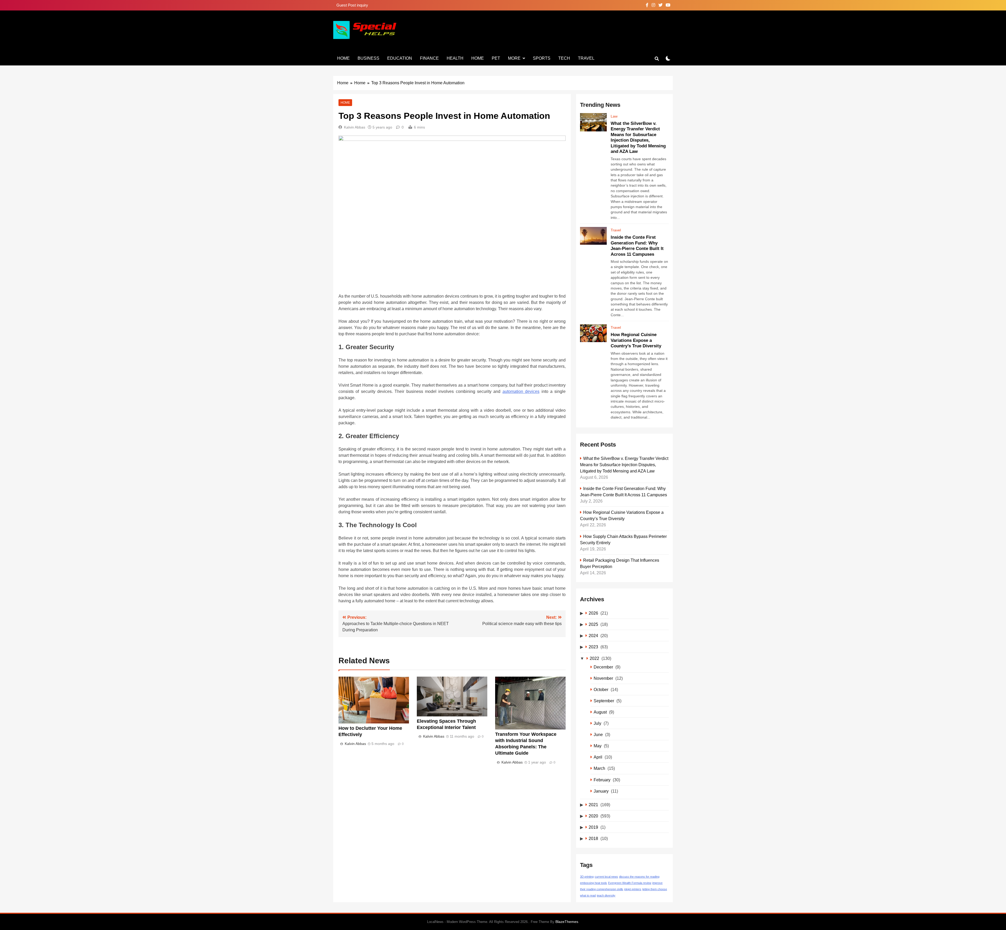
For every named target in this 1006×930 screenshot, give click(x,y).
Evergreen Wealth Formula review (629, 882)
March (599, 768)
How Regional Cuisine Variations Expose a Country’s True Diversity (636, 340)
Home (343, 58)
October (601, 689)
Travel (586, 58)
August (600, 712)
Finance (429, 58)
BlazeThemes (566, 922)
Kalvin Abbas (354, 127)
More (514, 58)
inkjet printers (632, 889)
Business (368, 58)
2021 (593, 804)
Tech (564, 58)
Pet (496, 58)
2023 (593, 646)
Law (614, 116)
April (598, 757)
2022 (594, 658)
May (598, 745)
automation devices (520, 391)
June (598, 734)
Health (455, 58)
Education (399, 58)
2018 (593, 838)
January (601, 791)
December (603, 667)
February (602, 779)
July (597, 723)
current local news (606, 876)
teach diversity (606, 895)
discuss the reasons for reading (639, 876)
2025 (593, 624)
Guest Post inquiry (352, 5)
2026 (593, 613)
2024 (593, 635)
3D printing (587, 876)
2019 (593, 827)
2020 (593, 816)
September (604, 700)
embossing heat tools (593, 882)
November (603, 678)
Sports (541, 58)
